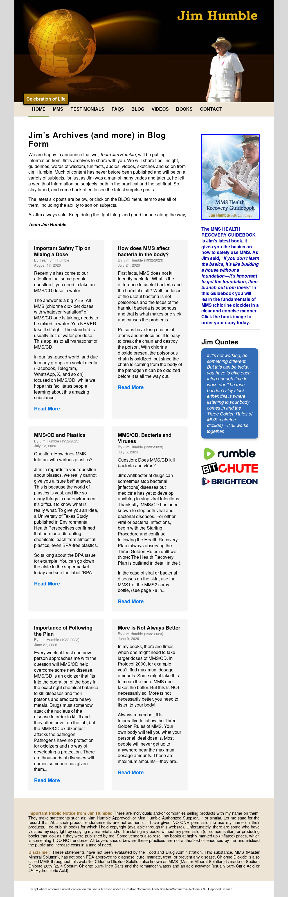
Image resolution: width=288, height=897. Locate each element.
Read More (47, 408)
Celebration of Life (46, 99)
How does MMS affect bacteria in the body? (144, 251)
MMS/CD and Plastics (60, 435)
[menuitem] (38, 109)
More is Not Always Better (149, 627)
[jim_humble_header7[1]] (144, 51)
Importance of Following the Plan (63, 630)
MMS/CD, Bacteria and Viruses (145, 438)
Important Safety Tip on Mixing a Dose (62, 251)
